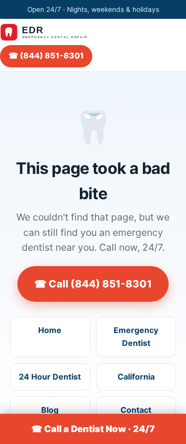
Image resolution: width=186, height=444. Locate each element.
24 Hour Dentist (50, 377)
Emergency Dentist (136, 336)
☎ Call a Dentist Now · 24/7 (93, 428)
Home (50, 330)
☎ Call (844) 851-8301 (93, 284)
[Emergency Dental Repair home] (49, 32)
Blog (50, 410)
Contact (136, 410)
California (136, 377)
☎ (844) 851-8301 (46, 55)
